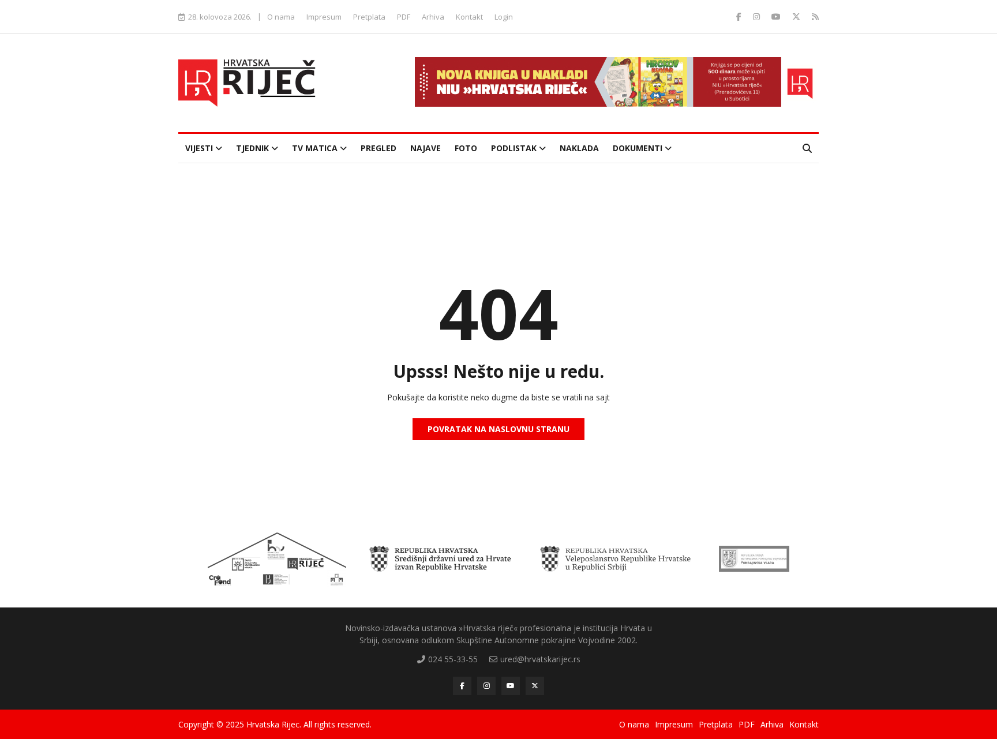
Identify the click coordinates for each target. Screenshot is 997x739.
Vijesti (200, 147)
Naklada (579, 147)
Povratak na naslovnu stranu (498, 428)
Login (503, 17)
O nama (281, 17)
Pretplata (369, 17)
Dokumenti (639, 147)
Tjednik (253, 147)
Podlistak (515, 147)
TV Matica (316, 147)
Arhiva (433, 17)
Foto (466, 147)
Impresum (324, 17)
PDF (403, 17)
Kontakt (469, 17)
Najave (425, 147)
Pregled (378, 147)
